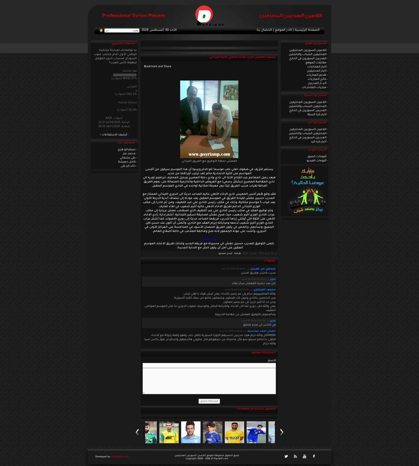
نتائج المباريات (317, 79)
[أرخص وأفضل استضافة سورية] (308, 214)
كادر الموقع (283, 30)
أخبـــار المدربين (317, 83)
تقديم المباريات (316, 75)
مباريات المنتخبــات (314, 87)
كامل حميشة (127, 162)
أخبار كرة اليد (318, 142)
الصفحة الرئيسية (307, 30)
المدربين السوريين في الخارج (307, 58)
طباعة (237, 253)
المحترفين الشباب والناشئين (307, 54)
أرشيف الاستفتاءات (114, 135)
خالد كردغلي (128, 166)
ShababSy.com (120, 457)
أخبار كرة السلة (316, 114)
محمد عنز (129, 153)
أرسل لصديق (225, 253)
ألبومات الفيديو (316, 161)
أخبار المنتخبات (316, 67)
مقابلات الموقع (316, 63)
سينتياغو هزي (127, 149)
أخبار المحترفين (316, 71)
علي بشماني (128, 158)
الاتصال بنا (264, 30)
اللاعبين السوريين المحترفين (307, 50)
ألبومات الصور (317, 156)
